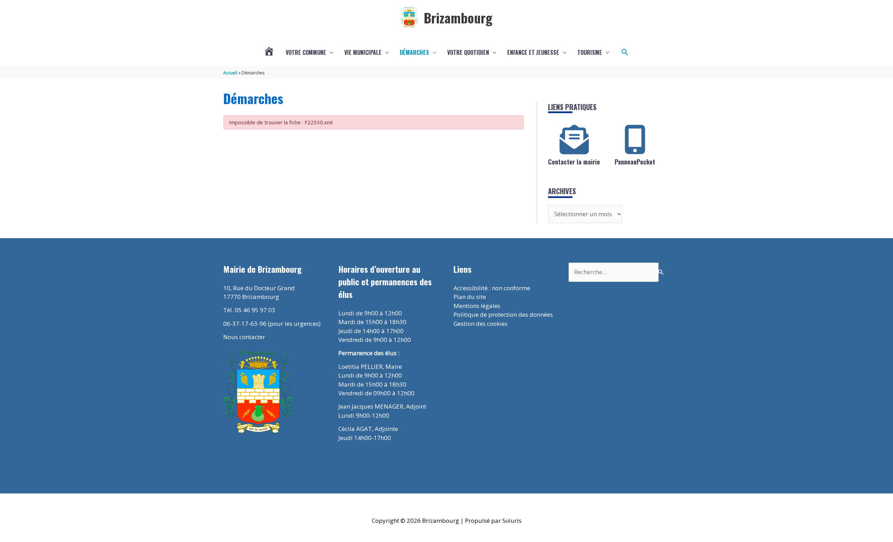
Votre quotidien (468, 52)
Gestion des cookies (480, 324)
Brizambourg (458, 17)
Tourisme (589, 52)
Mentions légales (476, 306)
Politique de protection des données (503, 314)
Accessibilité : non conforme (491, 288)
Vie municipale (363, 52)
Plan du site (469, 297)
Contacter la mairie (574, 161)
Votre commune (306, 52)
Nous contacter (244, 337)
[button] (625, 52)
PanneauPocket (635, 161)
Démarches (414, 52)
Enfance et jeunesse (533, 52)
